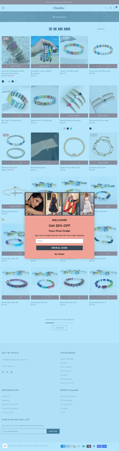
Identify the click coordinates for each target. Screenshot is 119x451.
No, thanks (59, 254)
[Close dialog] (92, 194)
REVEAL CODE (59, 248)
